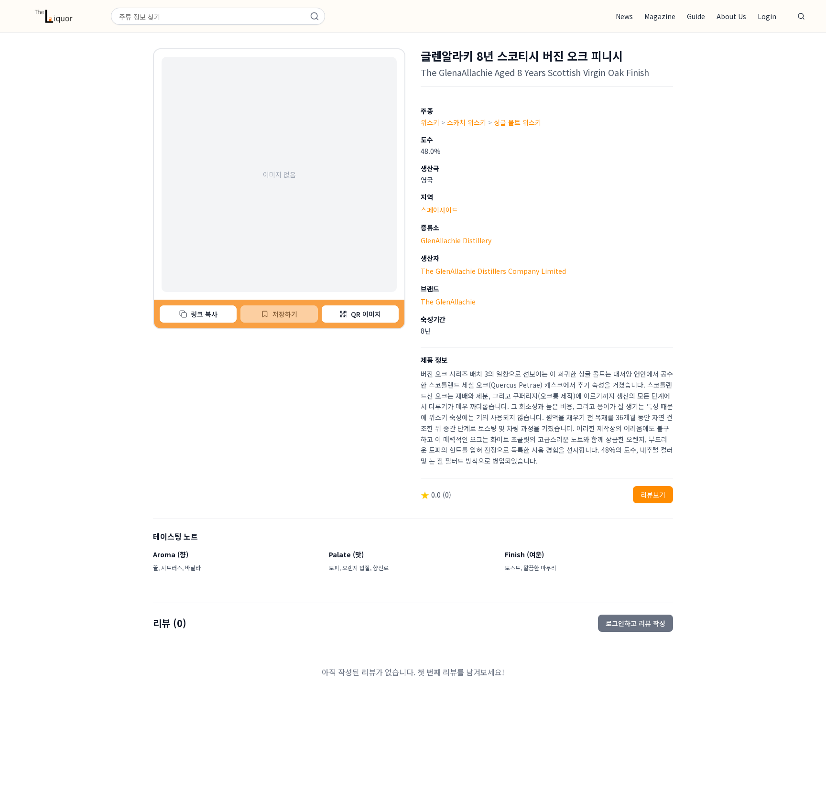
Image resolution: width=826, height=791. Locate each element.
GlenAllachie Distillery (456, 240)
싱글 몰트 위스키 (517, 122)
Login (767, 16)
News (624, 16)
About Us (731, 16)
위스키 (430, 122)
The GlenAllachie (448, 301)
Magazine (659, 16)
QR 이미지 (366, 314)
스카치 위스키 (466, 122)
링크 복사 (204, 314)
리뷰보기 (653, 494)
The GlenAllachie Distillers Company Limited (493, 271)
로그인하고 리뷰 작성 (635, 623)
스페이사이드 (439, 210)
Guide (696, 16)
